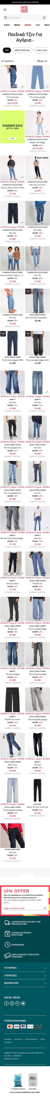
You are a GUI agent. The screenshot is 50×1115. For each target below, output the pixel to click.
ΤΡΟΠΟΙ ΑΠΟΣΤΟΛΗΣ (31, 1039)
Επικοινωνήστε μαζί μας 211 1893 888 (25, 2)
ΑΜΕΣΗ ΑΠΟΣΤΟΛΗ (22, 50)
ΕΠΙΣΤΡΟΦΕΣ (8, 1039)
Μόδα (17, 24)
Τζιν (7, 50)
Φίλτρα (40, 61)
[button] (5, 17)
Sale (38, 24)
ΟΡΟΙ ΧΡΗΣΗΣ (18, 1039)
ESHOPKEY (15, 1059)
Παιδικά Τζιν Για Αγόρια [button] (25, 37)
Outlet (27, 24)
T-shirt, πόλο (41, 50)
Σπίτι (7, 24)
